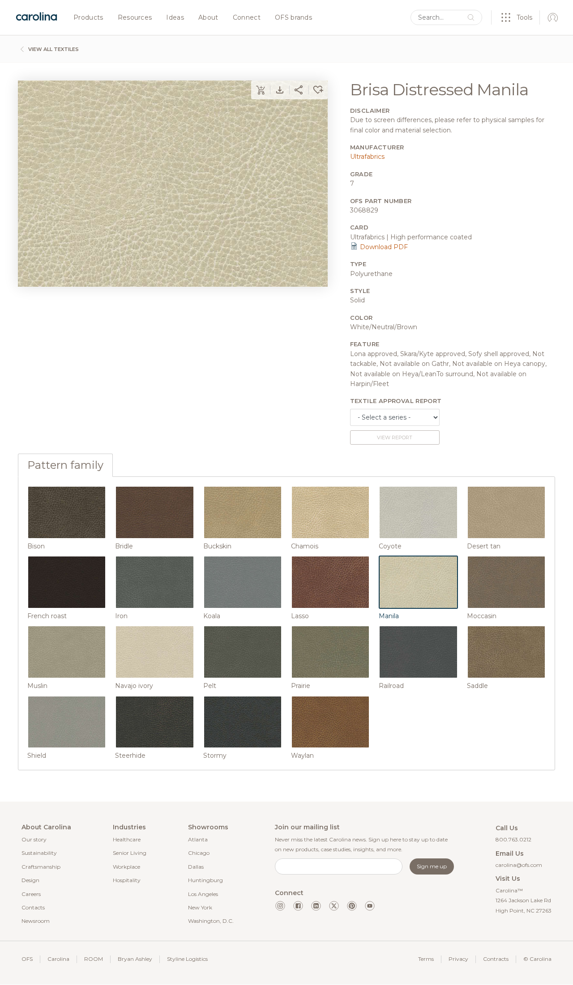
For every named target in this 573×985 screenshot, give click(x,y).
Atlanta (198, 839)
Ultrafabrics (367, 157)
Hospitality (127, 880)
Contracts (496, 958)
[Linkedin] (316, 905)
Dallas (196, 866)
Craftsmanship (40, 866)
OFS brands (293, 17)
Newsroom (35, 920)
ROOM (93, 958)
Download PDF (383, 247)
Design (30, 880)
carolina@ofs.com (519, 865)
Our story (34, 839)
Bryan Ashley (135, 958)
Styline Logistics (187, 958)
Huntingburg (205, 880)
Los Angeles (203, 894)
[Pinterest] (351, 905)
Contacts (33, 907)
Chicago (199, 852)
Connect (247, 17)
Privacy (458, 958)
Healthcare (127, 839)
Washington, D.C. (211, 920)
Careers (31, 894)
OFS (27, 958)
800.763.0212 (513, 839)
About (208, 17)
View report (394, 437)
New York (200, 907)
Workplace (126, 866)
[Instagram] (280, 905)
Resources (135, 17)
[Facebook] (298, 905)
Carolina (58, 958)
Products (88, 17)
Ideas (175, 17)
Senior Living (129, 852)
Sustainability (39, 852)
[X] (334, 905)
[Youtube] (369, 905)
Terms (426, 958)
